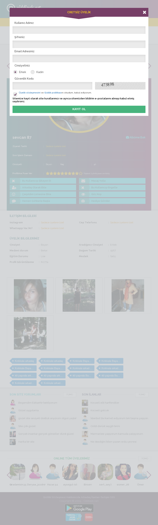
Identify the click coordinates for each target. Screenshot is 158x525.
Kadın (40, 72)
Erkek (22, 72)
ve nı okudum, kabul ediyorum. (55, 92)
